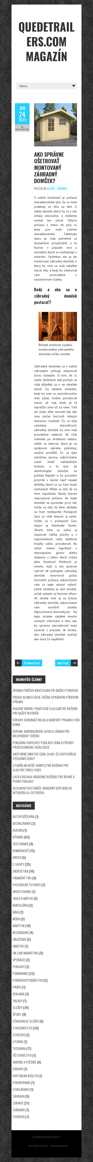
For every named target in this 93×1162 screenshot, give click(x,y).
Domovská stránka (38, 1145)
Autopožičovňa (23, 816)
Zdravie (18, 1102)
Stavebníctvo (22, 1027)
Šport (17, 1014)
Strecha (19, 1034)
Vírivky (18, 1068)
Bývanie (18, 836)
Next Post (63, 662)
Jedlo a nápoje (23, 898)
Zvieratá (19, 1116)
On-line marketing (26, 952)
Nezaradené (21, 932)
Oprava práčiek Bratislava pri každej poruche (45, 690)
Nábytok (19, 925)
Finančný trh (22, 877)
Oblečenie (19, 939)
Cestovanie (20, 843)
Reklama (18, 993)
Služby (51, 188)
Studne (18, 1041)
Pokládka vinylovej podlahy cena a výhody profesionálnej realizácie (43, 745)
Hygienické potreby (27, 884)
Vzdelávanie (21, 1089)
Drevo (17, 857)
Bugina (18, 830)
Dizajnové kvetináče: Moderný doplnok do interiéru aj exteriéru (42, 790)
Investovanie (22, 891)
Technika (19, 1048)
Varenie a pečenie (24, 1061)
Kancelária (20, 905)
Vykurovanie (21, 1082)
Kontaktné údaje (59, 1145)
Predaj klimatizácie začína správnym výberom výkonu (45, 699)
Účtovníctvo (22, 1055)
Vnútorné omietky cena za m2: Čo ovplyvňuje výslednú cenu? (44, 756)
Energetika (20, 870)
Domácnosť (21, 850)
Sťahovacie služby (26, 1021)
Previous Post (32, 662)
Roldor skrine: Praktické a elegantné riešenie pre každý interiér (45, 710)
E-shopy (18, 864)
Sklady (17, 1000)
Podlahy (19, 966)
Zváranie (19, 1109)
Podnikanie (20, 973)
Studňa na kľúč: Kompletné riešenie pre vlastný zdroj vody (40, 767)
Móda (16, 918)
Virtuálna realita (25, 1075)
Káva (16, 911)
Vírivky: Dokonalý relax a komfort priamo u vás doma (46, 722)
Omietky (18, 946)
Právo (17, 986)
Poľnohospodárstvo (28, 980)
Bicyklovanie (22, 823)
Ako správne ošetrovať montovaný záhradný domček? (49, 167)
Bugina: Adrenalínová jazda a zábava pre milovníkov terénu (41, 733)
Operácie (19, 959)
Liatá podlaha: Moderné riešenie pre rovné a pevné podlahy (43, 779)
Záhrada (62, 188)
